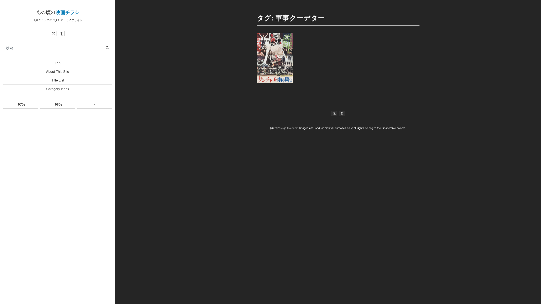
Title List (57, 80)
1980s (57, 104)
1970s (20, 104)
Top (57, 62)
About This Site (57, 71)
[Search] (107, 48)
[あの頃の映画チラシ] (58, 12)
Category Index (57, 88)
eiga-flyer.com (289, 128)
